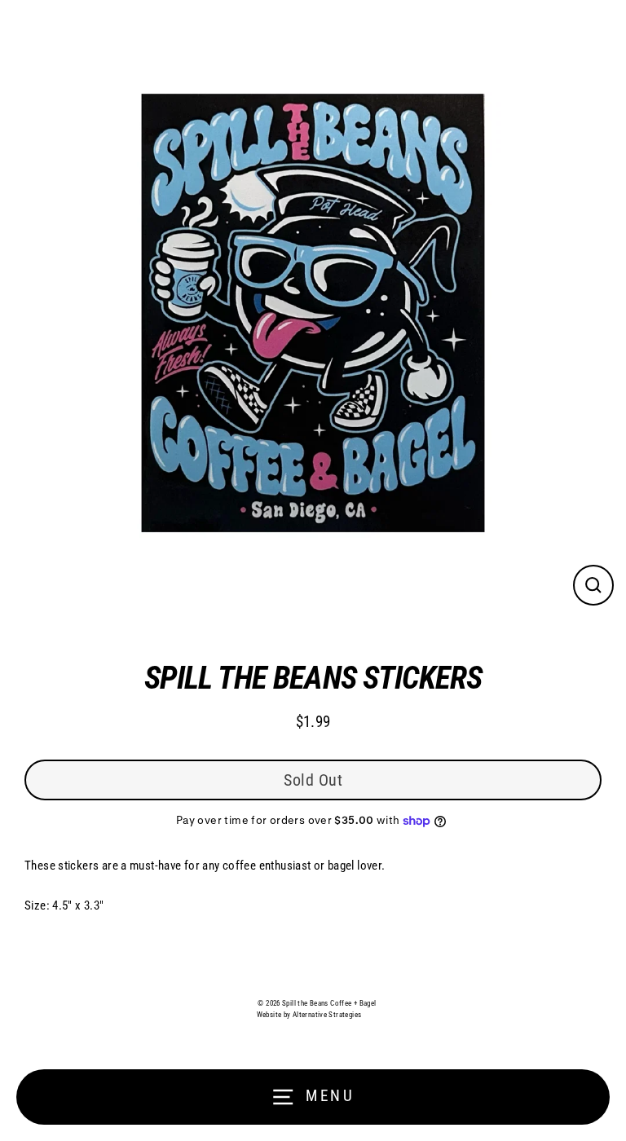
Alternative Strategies (327, 1015)
